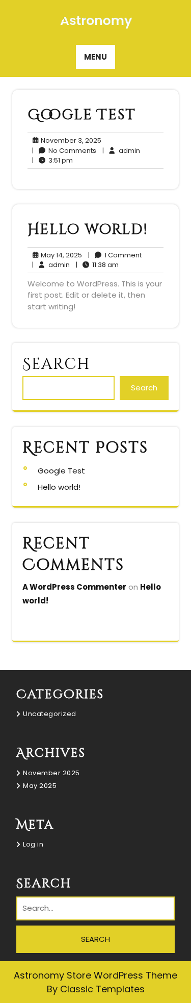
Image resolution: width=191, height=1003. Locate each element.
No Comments (64, 151)
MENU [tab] (95, 56)
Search (56, 364)
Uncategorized (49, 714)
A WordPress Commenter (74, 587)
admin (121, 150)
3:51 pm (52, 160)
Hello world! (88, 229)
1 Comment (115, 255)
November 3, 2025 (69, 141)
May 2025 (40, 785)
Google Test (82, 114)
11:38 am (97, 265)
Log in (33, 844)
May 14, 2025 (60, 255)
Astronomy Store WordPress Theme (95, 975)
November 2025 (51, 773)
